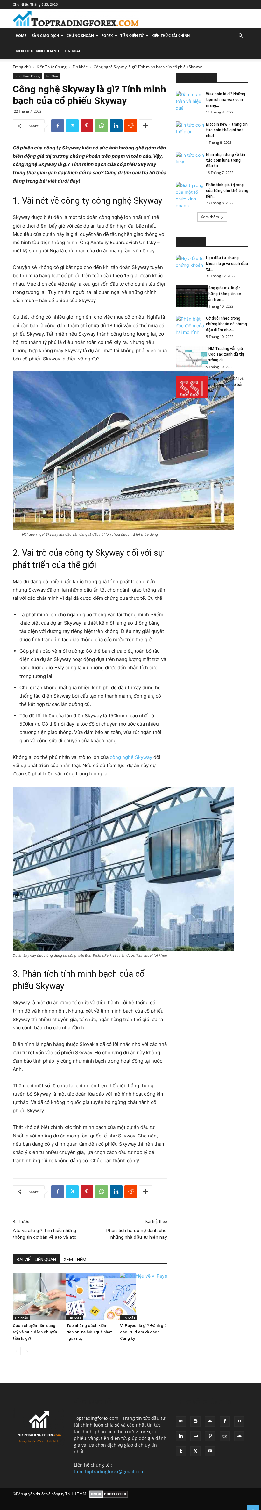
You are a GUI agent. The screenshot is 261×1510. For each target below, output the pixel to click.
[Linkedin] (116, 125)
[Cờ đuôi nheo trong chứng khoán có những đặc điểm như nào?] (188, 327)
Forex (107, 35)
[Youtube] (210, 1451)
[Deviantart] (210, 1421)
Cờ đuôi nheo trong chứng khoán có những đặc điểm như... (226, 324)
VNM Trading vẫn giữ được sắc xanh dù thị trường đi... (225, 354)
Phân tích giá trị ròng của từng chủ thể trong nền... (227, 191)
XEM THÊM (75, 1259)
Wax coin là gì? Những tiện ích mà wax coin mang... (225, 100)
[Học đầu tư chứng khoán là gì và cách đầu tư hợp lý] (188, 266)
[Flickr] (239, 1421)
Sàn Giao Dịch (45, 35)
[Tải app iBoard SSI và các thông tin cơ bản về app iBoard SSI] (188, 387)
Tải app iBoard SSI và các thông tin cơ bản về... (225, 385)
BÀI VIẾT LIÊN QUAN (36, 1259)
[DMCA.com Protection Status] (108, 1494)
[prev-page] (17, 1351)
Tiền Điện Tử (132, 35)
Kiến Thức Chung (52, 66)
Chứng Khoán (80, 35)
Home (21, 35)
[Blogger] (195, 1421)
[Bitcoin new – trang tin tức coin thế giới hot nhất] (188, 132)
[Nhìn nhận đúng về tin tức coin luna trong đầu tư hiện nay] (188, 163)
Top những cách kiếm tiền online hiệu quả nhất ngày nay (89, 1332)
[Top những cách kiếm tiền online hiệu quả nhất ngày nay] (89, 1296)
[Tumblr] (181, 1451)
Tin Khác (73, 50)
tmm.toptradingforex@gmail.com (109, 1472)
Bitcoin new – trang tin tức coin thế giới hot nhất (227, 130)
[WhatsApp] (101, 125)
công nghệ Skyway (131, 757)
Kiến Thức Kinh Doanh (37, 50)
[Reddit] (225, 1436)
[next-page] (27, 1351)
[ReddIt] (130, 125)
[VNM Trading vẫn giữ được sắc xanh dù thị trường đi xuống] (188, 357)
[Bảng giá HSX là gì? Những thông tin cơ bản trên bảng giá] (188, 296)
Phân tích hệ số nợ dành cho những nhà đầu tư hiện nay (136, 1234)
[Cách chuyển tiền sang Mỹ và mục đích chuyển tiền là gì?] (36, 1296)
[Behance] (181, 1421)
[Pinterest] (87, 125)
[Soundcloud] (239, 1436)
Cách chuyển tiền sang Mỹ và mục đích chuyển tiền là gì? (35, 1332)
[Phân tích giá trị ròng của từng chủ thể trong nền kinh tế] (188, 195)
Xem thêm (210, 217)
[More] (145, 125)
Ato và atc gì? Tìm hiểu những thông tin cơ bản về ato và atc (44, 1234)
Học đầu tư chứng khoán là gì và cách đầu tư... (227, 264)
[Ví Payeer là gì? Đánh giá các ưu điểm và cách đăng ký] (143, 1296)
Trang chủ (22, 66)
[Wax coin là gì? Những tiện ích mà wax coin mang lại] (188, 102)
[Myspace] (195, 1436)
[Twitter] (72, 125)
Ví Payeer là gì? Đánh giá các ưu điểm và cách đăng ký (143, 1332)
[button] (240, 36)
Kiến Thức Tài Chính (171, 35)
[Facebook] (57, 125)
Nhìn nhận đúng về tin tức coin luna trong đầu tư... (225, 160)
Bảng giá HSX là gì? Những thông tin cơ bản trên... (223, 294)
